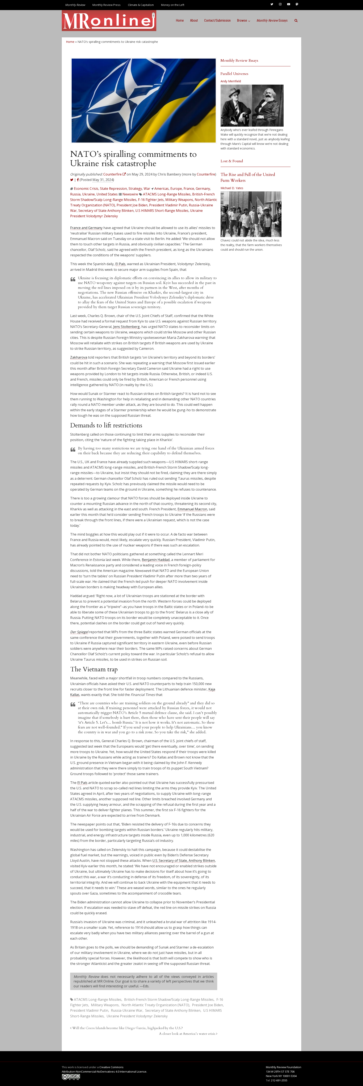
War (147, 188)
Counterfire (206, 174)
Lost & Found (232, 161)
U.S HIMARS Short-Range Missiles (161, 210)
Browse (242, 20)
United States (107, 194)
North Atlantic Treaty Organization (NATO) (155, 1005)
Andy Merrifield (231, 81)
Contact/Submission (217, 20)
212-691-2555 (279, 1080)
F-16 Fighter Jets (151, 199)
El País (120, 264)
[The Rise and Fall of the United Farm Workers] (251, 214)
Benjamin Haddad (156, 559)
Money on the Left (172, 5)
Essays (272, 20)
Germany (203, 188)
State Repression (113, 188)
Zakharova (78, 357)
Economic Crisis (86, 188)
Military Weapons (179, 199)
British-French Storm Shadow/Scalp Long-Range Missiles (169, 999)
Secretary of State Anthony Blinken (106, 210)
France (189, 188)
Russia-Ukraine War (126, 1010)
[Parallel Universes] (252, 106)
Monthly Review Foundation (283, 1067)
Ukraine (88, 194)
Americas (161, 188)
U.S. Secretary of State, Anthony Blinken (183, 860)
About (194, 20)
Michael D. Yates (232, 188)
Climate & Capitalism (141, 5)
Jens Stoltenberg (126, 326)
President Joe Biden (132, 205)
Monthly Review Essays (239, 60)
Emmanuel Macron (192, 509)
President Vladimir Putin (168, 205)
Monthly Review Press (106, 5)
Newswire (130, 194)
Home (180, 20)
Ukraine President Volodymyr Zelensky (137, 1016)
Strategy (135, 188)
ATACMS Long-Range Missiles (167, 194)
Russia (75, 194)
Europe (176, 188)
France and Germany (86, 227)
